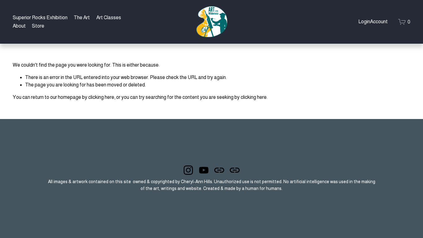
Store (38, 26)
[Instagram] (188, 170)
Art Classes (108, 17)
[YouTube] (204, 170)
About (19, 26)
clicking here (101, 97)
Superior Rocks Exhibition (40, 17)
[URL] (219, 170)
